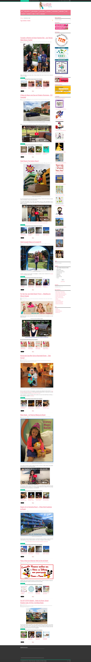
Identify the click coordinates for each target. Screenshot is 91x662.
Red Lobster (59, 275)
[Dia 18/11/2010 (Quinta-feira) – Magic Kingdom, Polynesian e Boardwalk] (59, 247)
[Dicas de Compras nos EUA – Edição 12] (59, 204)
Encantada (39, 99)
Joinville (33, 13)
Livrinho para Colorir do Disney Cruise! (35, 0)
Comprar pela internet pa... (60, 119)
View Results (63, 281)
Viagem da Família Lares (59, 301)
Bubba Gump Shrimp (60, 270)
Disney (27, 298)
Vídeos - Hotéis (47, 298)
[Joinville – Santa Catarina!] (59, 225)
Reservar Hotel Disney (46, 562)
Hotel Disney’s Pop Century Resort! (29, 161)
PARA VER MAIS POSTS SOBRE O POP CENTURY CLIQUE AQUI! (36, 222)
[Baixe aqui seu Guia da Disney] (61, 26)
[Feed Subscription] (52, 20)
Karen (22, 99)
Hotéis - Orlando (45, 99)
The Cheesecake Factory (61, 271)
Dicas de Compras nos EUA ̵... (60, 194)
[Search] (70, 1)
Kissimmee (48, 99)
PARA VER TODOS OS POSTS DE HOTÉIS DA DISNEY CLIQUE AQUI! (36, 541)
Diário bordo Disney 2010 (40, 605)
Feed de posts (58, 309)
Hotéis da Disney (36, 298)
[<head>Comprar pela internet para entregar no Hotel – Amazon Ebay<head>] (59, 129)
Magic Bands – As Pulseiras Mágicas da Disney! (33, 415)
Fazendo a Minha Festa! (59, 296)
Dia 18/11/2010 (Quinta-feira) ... (60, 237)
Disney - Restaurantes (32, 360)
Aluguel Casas (30, 99)
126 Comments (23, 563)
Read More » (23, 78)
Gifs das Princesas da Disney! (60, 141)
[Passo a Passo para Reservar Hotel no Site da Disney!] (59, 172)
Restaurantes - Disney (30, 361)
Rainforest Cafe (59, 276)
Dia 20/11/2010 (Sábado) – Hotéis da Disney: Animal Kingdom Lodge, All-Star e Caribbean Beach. (34, 601)
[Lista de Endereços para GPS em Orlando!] (59, 118)
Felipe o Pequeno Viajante (60, 297)
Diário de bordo (46, 605)
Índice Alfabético (27, 11)
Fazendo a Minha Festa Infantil (60, 295)
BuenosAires (29, 13)
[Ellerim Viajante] (45, 8)
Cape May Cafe (23, 360)
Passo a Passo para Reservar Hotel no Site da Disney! (34, 561)
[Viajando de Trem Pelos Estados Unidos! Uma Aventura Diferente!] (59, 161)
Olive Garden (59, 269)
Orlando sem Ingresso (37, 360)
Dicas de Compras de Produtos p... (61, 184)
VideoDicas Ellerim (41, 298)
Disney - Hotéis (30, 298)
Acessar (57, 308)
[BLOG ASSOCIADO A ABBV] (61, 46)
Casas (33, 99)
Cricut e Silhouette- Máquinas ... (60, 98)
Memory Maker (61, 11)
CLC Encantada (36, 99)
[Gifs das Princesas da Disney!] (59, 150)
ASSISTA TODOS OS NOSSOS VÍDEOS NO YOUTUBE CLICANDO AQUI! (36, 337)
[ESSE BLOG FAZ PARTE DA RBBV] (61, 60)
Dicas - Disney (24, 298)
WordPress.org (58, 312)
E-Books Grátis (42, 13)
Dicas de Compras (42, 11)
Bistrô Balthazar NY (59, 248)
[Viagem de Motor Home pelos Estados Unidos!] (59, 236)
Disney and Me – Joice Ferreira (60, 292)
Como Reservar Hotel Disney (31, 562)
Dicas (21, 298)
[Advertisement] (28, 28)
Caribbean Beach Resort (34, 605)
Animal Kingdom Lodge (28, 605)
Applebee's (58, 274)
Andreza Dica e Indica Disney (60, 291)
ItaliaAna (57, 298)
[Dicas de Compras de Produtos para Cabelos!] (59, 193)
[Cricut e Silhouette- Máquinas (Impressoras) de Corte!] (59, 107)
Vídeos (66, 11)
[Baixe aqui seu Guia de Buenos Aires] (61, 29)
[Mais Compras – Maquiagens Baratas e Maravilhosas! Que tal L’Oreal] (59, 215)
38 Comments (23, 417)
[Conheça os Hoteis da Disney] (36, 571)
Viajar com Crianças (34, 11)
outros (58, 277)
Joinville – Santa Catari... (59, 216)
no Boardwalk (32, 395)
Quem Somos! (23, 13)
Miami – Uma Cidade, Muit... (60, 173)
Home (22, 11)
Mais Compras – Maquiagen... (60, 205)
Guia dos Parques (55, 11)
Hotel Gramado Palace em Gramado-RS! (30, 242)
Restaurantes (25, 361)
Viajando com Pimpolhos (59, 303)
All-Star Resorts (23, 605)
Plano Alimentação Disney (44, 360)
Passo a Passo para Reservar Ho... (61, 162)
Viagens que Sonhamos (59, 302)
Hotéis (37, 13)
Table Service (34, 361)
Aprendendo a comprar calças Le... (61, 130)
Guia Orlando (48, 11)
